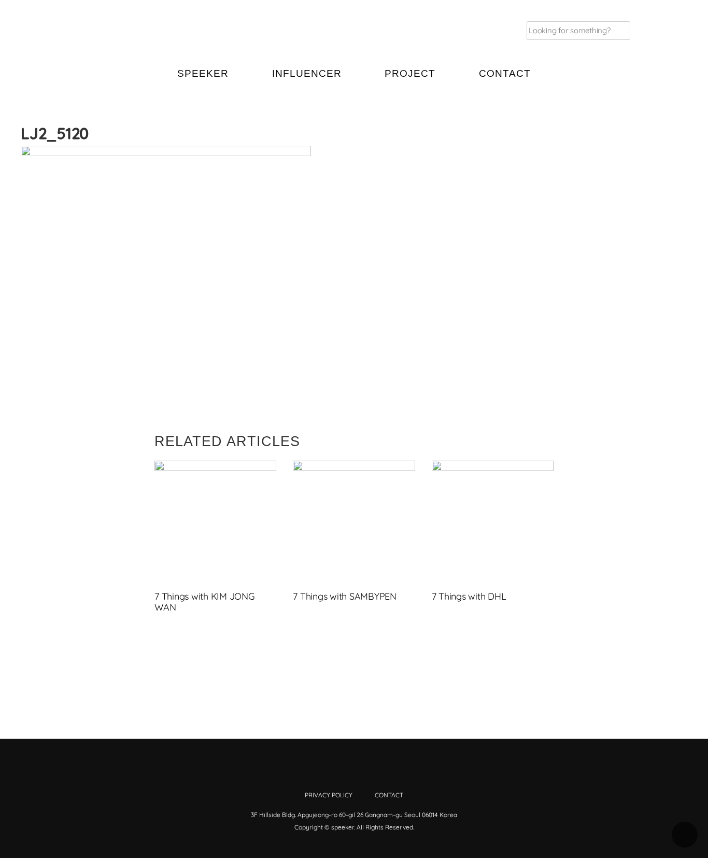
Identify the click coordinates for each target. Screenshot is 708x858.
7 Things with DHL (469, 596)
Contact (505, 73)
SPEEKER (203, 73)
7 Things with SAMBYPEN (345, 596)
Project (410, 73)
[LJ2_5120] (615, 154)
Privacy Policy (328, 795)
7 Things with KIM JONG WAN (204, 602)
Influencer (307, 73)
